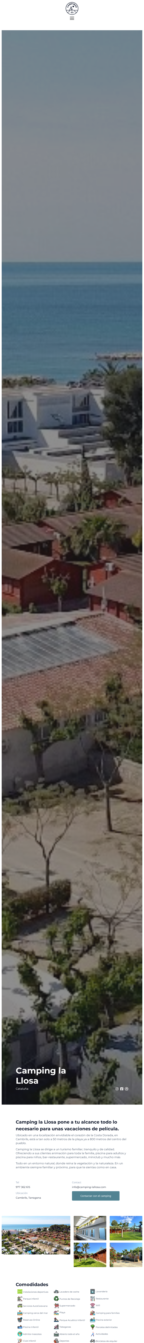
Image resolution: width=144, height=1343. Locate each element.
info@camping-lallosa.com (89, 1187)
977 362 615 (23, 1187)
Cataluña (22, 1088)
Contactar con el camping (95, 1196)
